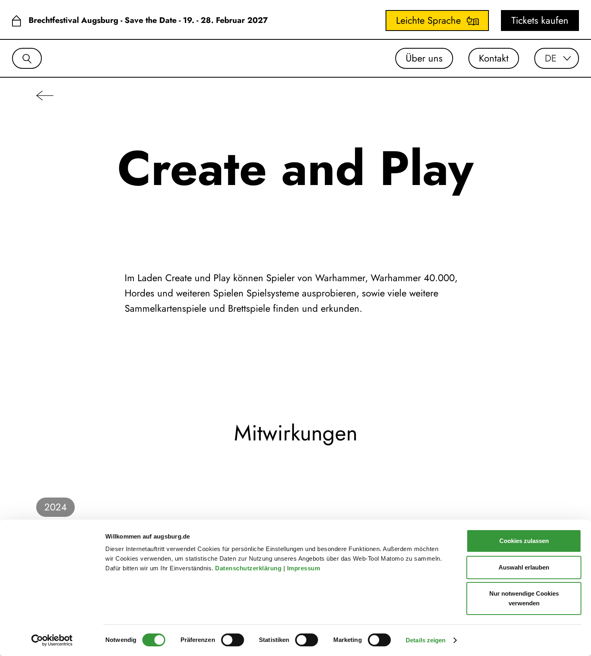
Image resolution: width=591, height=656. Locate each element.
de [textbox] (550, 58)
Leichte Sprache (428, 20)
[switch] (232, 639)
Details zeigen (425, 640)
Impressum (304, 568)
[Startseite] (16, 21)
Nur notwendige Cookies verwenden (524, 598)
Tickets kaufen (539, 20)
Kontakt (494, 58)
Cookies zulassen (524, 540)
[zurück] (44, 95)
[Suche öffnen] (27, 58)
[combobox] (556, 58)
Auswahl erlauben (524, 567)
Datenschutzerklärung (249, 568)
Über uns (424, 58)
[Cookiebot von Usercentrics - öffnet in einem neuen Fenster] (52, 640)
